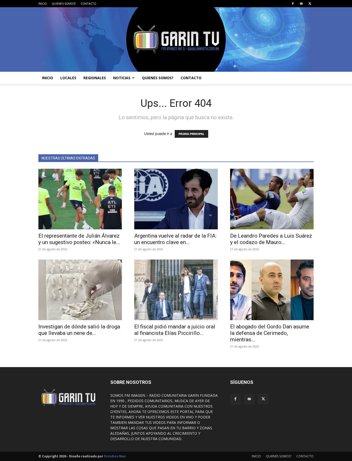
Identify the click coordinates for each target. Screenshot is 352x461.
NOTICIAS (121, 77)
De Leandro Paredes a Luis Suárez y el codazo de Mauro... (271, 239)
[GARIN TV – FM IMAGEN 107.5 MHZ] (176, 39)
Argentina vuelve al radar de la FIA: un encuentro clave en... (175, 239)
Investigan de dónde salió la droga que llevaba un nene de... (79, 329)
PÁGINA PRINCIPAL (191, 134)
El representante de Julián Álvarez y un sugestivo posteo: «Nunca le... (79, 239)
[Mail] (301, 3)
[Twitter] (310, 3)
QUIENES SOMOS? (64, 3)
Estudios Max (115, 456)
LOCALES (68, 77)
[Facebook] (293, 3)
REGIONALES (94, 77)
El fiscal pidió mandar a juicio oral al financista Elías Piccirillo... (174, 329)
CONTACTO (88, 3)
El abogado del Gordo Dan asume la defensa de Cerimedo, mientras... (269, 333)
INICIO (42, 3)
